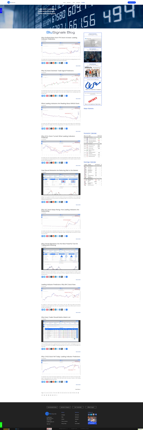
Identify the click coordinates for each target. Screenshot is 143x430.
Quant (76, 419)
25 (50, 395)
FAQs (62, 417)
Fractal (77, 414)
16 (70, 392)
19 (76, 392)
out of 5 (12, 429)
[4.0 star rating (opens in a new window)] (6, 429)
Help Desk (48, 423)
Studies (83, 2)
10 (58, 392)
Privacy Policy (63, 423)
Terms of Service (64, 421)
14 (65, 392)
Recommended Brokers (52, 407)
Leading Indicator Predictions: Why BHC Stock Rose (58, 284)
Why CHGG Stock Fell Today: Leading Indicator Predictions (60, 357)
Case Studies (77, 423)
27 (54, 395)
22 (44, 395)
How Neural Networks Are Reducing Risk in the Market (59, 170)
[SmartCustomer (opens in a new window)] (19, 429)
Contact (62, 419)
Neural (77, 417)
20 (78, 392)
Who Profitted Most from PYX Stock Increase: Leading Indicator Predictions (59, 38)
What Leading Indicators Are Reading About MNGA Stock (60, 103)
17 (72, 392)
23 (46, 395)
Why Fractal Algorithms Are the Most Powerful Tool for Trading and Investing (59, 244)
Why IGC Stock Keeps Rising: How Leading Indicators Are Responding (60, 210)
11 (60, 392)
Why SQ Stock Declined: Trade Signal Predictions (57, 71)
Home (64, 2)
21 (42, 395)
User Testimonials (77, 407)
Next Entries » (77, 389)
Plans (74, 2)
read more (78, 65)
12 (62, 392)
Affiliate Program (91, 407)
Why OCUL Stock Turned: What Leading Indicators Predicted (58, 137)
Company (78, 2)
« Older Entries (44, 389)
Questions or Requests (65, 407)
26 (52, 395)
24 (48, 395)
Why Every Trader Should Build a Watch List (55, 317)
